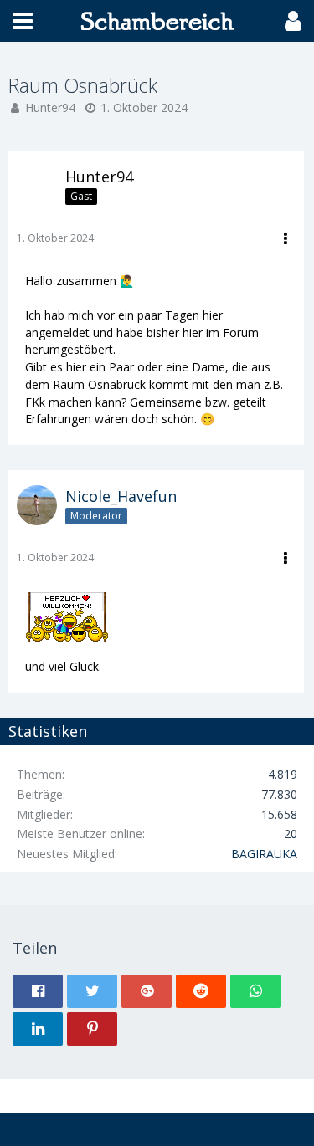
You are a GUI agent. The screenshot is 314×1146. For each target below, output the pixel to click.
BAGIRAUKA (264, 854)
